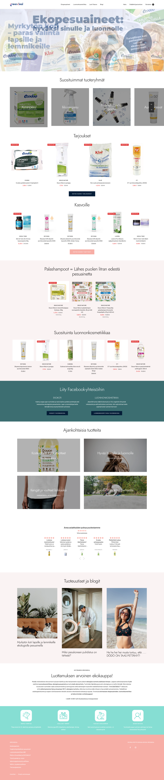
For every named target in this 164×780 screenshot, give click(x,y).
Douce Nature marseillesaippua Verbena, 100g (58, 309)
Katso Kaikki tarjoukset (82, 194)
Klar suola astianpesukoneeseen (100, 183)
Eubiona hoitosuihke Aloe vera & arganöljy (70, 368)
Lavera (117, 236)
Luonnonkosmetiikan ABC (18, 752)
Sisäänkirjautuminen (135, 4)
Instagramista (93, 699)
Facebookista (83, 699)
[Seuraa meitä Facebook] (130, 747)
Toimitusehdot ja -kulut (17, 758)
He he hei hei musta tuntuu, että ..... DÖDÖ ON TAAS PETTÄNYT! (126, 654)
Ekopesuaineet (65, 4)
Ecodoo (27, 180)
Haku (124, 4)
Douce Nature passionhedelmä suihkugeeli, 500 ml (140, 368)
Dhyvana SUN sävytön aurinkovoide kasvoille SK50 (93, 240)
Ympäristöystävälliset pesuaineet (20, 749)
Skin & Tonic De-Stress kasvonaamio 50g (23, 240)
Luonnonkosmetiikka (79, 4)
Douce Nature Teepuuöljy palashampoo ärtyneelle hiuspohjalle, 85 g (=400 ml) (105, 310)
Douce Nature (63, 180)
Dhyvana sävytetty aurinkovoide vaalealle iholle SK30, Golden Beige (94, 369)
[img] (82, 530)
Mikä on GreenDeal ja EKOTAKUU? (20, 755)
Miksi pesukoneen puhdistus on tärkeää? (79, 653)
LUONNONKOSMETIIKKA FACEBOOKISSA (106, 413)
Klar (100, 180)
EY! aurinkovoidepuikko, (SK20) (137, 183)
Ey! (137, 180)
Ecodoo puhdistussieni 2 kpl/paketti (27, 183)
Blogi (101, 4)
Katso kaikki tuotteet (82, 252)
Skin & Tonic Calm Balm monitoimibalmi (141, 240)
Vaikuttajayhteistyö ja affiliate (19, 761)
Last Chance (93, 4)
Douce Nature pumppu (64, 183)
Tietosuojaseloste (15, 767)
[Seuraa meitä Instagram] (135, 747)
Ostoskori (149, 4)
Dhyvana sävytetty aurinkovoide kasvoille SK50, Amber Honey (70, 240)
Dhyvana (46, 236)
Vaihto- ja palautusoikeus (18, 764)
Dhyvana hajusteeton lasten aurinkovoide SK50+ (23, 368)
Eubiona (70, 364)
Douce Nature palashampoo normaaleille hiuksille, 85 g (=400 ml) (82, 310)
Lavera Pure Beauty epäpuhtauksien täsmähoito (117, 240)
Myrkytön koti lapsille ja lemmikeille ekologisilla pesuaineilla (36, 643)
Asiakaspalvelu (14, 746)
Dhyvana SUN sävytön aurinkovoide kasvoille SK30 (46, 240)
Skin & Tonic (23, 236)
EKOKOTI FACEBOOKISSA (57, 413)
